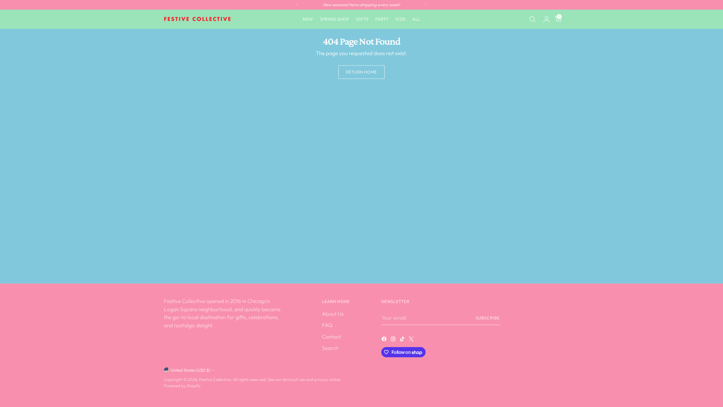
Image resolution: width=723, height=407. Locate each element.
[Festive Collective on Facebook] (384, 340)
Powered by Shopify (182, 385)
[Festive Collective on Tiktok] (402, 340)
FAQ (327, 325)
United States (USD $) (190, 370)
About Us (333, 313)
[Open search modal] (532, 19)
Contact (331, 336)
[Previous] (297, 5)
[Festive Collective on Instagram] (393, 340)
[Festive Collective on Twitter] (411, 340)
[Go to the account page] (544, 19)
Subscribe (488, 318)
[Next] (426, 5)
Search (330, 348)
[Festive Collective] (198, 19)
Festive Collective (215, 379)
